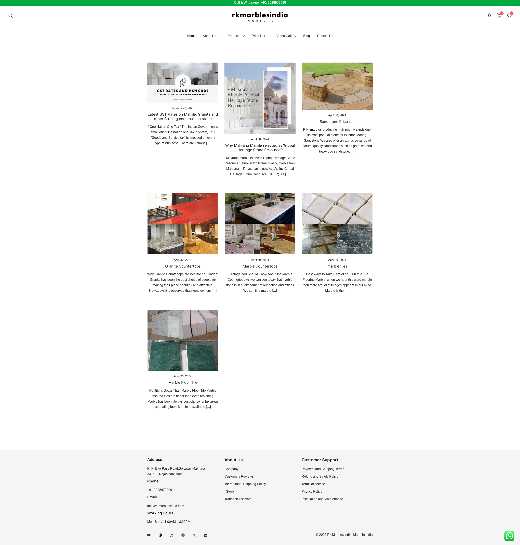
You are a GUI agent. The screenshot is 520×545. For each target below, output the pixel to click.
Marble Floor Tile (182, 382)
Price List (258, 36)
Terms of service (313, 484)
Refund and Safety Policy (320, 476)
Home (191, 36)
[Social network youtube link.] (149, 534)
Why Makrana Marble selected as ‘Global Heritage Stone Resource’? (260, 147)
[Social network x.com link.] (194, 534)
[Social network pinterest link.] (160, 534)
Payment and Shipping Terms (323, 469)
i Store (229, 491)
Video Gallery (286, 36)
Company (231, 469)
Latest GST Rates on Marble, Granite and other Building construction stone (183, 116)
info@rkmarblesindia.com (165, 506)
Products (234, 36)
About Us (209, 36)
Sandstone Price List (337, 121)
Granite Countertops (183, 266)
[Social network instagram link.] (171, 534)
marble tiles (337, 266)
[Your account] (489, 15)
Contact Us (325, 36)
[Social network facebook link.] (183, 534)
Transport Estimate (237, 499)
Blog (306, 36)
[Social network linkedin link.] (205, 534)
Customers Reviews (239, 476)
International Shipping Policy (245, 484)
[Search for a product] (10, 15)
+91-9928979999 (159, 490)
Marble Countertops (260, 266)
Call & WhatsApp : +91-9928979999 (260, 2)
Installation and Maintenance (322, 499)
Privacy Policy (312, 491)
